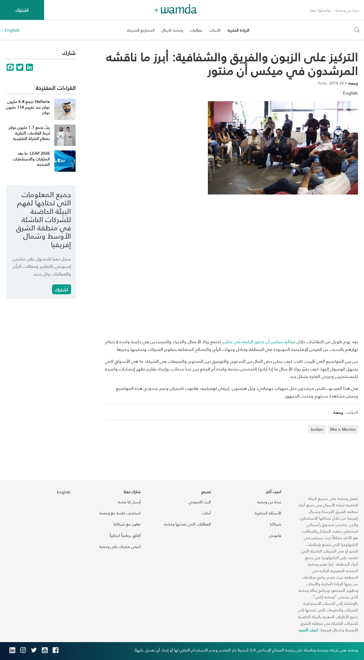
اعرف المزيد (308, 630)
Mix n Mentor (343, 429)
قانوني (275, 535)
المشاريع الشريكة (141, 30)
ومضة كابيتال (172, 30)
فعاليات (196, 30)
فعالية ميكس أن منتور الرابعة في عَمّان (259, 341)
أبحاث (206, 513)
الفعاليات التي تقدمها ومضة (187, 524)
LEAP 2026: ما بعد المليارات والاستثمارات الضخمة (31, 158)
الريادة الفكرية (238, 30)
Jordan (317, 429)
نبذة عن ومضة (347, 10)
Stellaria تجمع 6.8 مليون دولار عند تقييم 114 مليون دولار (28, 107)
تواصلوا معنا (320, 10)
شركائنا (275, 524)
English (12, 30)
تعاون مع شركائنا (127, 524)
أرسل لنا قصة (129, 502)
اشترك (22, 9)
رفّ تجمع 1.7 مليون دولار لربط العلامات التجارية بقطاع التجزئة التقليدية (29, 132)
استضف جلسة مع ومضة (120, 513)
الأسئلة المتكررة (268, 513)
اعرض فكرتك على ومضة (120, 546)
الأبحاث (215, 30)
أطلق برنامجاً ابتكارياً (125, 535)
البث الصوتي (200, 502)
